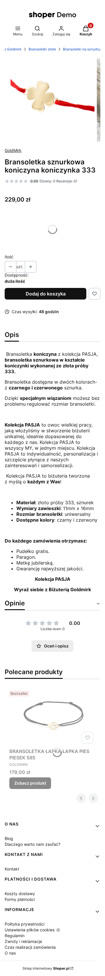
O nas (10, 952)
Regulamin (14, 935)
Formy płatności (20, 899)
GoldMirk (13, 150)
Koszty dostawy (20, 893)
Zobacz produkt (30, 783)
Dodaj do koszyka (46, 294)
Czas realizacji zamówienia (30, 947)
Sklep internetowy (45, 968)
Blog (9, 838)
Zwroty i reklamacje (23, 941)
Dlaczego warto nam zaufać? (32, 844)
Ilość (9, 256)
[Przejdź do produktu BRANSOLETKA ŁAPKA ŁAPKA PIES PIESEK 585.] (52, 716)
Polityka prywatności (24, 923)
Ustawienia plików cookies (30, 929)
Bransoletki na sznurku (81, 49)
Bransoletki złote (42, 49)
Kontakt (12, 868)
